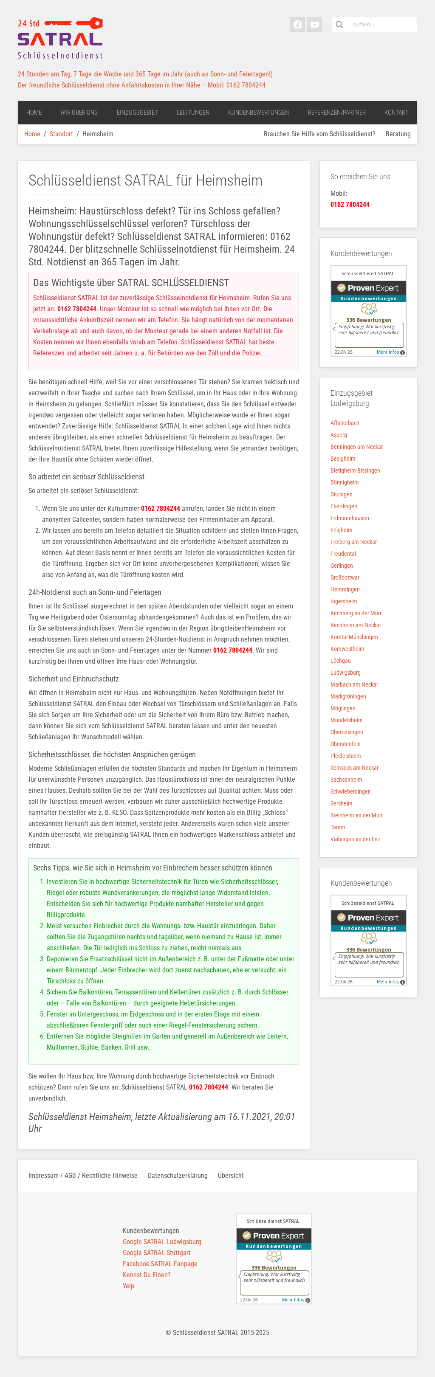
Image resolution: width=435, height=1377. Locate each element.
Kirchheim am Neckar (355, 625)
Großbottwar (344, 577)
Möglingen (343, 708)
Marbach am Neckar (354, 684)
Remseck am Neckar (354, 767)
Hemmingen (345, 589)
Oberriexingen (346, 732)
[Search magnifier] (339, 24)
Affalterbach (344, 423)
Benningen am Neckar (356, 446)
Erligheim (341, 530)
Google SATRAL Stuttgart (157, 1253)
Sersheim (341, 803)
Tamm (337, 827)
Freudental (343, 553)
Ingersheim (343, 601)
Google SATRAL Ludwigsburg (162, 1242)
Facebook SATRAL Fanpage (160, 1264)
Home (32, 134)
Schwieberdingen (350, 791)
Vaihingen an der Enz (355, 839)
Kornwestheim (347, 648)
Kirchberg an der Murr (355, 613)
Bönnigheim (344, 482)
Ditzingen (341, 494)
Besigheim (343, 458)
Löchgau (340, 660)
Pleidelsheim (345, 755)
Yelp (128, 1286)
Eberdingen (343, 506)
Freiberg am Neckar (353, 541)
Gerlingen (341, 565)
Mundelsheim (346, 720)
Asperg (338, 434)
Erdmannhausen (349, 518)
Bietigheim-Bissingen (355, 470)
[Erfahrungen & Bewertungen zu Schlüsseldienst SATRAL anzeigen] (368, 310)
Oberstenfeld (345, 744)
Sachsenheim (346, 779)
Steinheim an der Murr (356, 815)
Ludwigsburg (345, 672)
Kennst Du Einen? (147, 1275)
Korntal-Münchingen (354, 637)
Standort (61, 134)
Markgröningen (348, 696)
